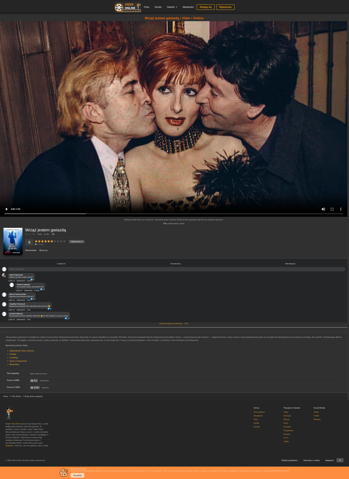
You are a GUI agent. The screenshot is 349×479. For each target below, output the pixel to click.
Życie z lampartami (18, 361)
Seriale (158, 7)
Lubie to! (11, 281)
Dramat (286, 419)
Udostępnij (290, 264)
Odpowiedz (21, 281)
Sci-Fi (286, 438)
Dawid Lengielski (23, 284)
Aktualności (188, 7)
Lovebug (14, 357)
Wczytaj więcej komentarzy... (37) (173, 323)
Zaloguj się (206, 7)
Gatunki (170, 7)
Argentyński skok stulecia (22, 351)
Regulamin (9, 446)
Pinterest (317, 419)
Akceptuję (77, 475)
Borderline (14, 364)
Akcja (286, 412)
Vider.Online (15, 424)
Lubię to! (61, 264)
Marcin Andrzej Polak (17, 294)
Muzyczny (43, 250)
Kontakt (257, 427)
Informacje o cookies (311, 460)
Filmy (146, 7)
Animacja (287, 416)
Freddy (13, 354)
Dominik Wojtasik (16, 314)
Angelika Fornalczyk (17, 304)
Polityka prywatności (289, 460)
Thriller (286, 442)
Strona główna (259, 412)
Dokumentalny (31, 250)
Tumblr (316, 416)
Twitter (316, 412)
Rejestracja (225, 7)
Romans (287, 434)
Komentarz (176, 264)
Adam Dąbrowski (16, 275)
